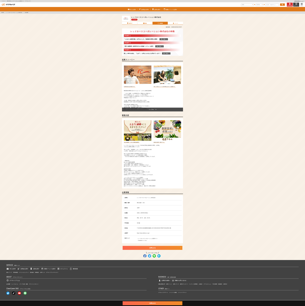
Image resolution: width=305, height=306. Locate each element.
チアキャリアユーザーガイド (52, 272)
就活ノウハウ (9, 272)
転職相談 (37, 272)
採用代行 (225, 284)
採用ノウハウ (176, 284)
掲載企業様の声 (161, 284)
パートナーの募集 (173, 292)
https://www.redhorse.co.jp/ (143, 233)
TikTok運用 (214, 284)
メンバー (176, 23)
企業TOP (130, 23)
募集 (146, 23)
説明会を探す (24, 268)
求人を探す (13, 268)
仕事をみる (152, 248)
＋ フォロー (134, 19)
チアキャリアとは (15, 280)
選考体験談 (15, 272)
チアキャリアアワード (163, 292)
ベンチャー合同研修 (193, 284)
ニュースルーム (14, 284)
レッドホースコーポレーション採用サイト (148, 238)
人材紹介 (200, 284)
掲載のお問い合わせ (180, 280)
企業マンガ (42, 272)
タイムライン (64, 268)
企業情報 (161, 23)
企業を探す (36, 268)
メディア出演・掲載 (23, 284)
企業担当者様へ (298, 1)
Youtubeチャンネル (142, 240)
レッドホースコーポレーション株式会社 (14, 12)
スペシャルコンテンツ (24, 272)
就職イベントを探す (50, 268)
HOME (2, 12)
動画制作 (220, 284)
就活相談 (32, 272)
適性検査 (75, 268)
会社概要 (8, 284)
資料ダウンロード (184, 284)
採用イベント (169, 284)
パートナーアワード (182, 292)
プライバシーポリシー (34, 284)
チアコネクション (207, 284)
